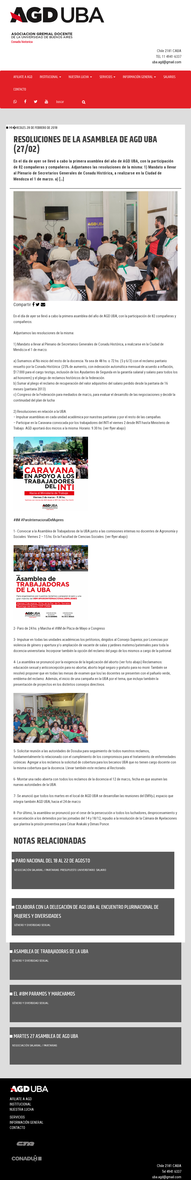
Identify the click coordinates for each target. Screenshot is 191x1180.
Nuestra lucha (22, 1109)
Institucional (20, 1104)
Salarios (169, 77)
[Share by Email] (43, 304)
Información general (26, 1122)
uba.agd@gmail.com (166, 62)
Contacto (19, 89)
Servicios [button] (106, 77)
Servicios (17, 1117)
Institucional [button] (49, 77)
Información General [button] (138, 77)
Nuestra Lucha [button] (79, 77)
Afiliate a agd (22, 77)
